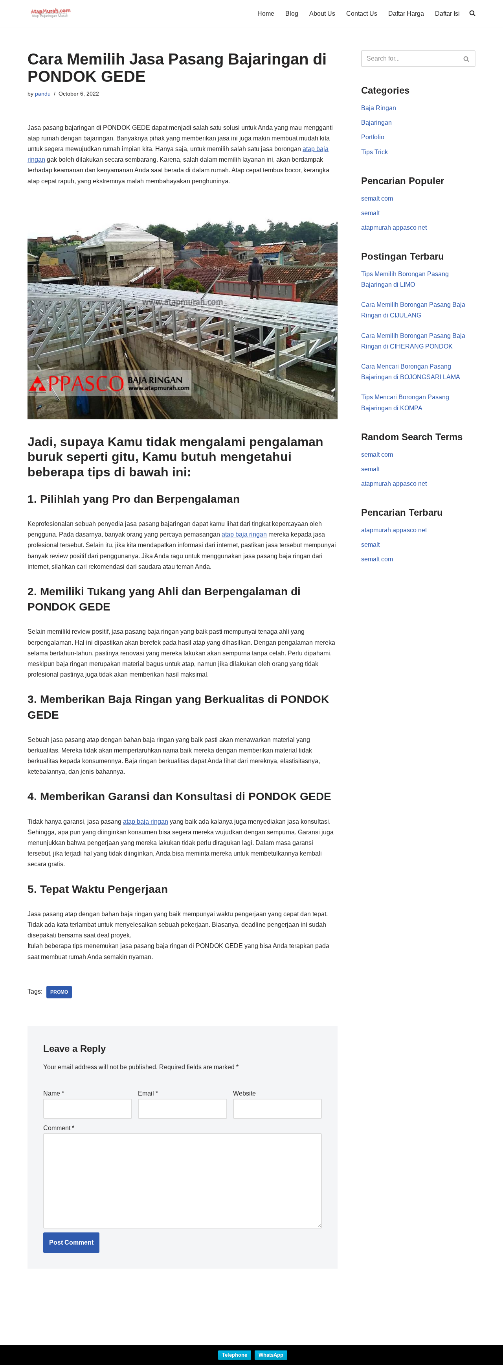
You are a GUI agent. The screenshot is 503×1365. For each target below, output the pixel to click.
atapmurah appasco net (394, 227)
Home (265, 13)
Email (148, 1093)
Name (53, 1093)
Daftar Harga (406, 13)
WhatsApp (271, 1355)
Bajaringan (376, 122)
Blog (291, 13)
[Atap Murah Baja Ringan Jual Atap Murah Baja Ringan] (51, 13)
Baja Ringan (378, 108)
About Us (322, 13)
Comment (58, 1128)
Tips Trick (374, 152)
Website (244, 1093)
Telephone (234, 1355)
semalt (370, 213)
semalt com (377, 198)
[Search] (466, 58)
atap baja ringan (244, 534)
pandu (43, 93)
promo (59, 992)
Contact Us (361, 13)
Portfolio (372, 137)
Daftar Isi (447, 13)
